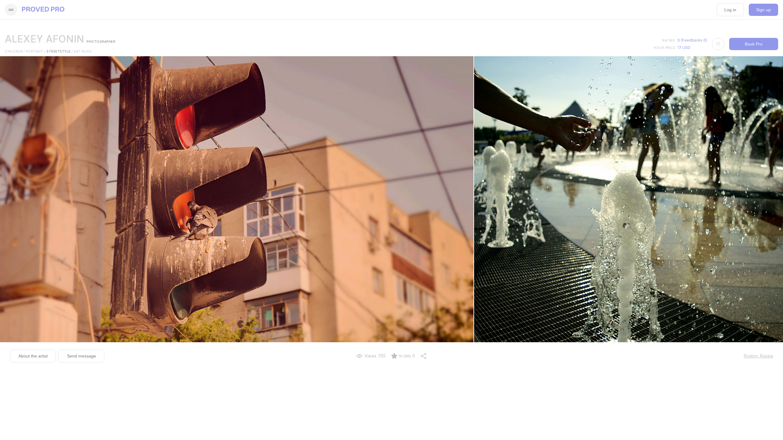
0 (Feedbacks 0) (692, 40)
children (15, 51)
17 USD (683, 47)
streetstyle (59, 51)
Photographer (101, 41)
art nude (82, 51)
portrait (36, 51)
